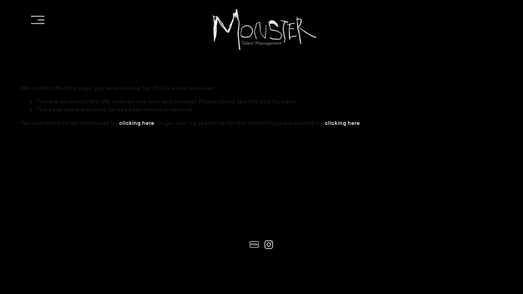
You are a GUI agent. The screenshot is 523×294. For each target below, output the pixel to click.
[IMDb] (254, 244)
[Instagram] (268, 244)
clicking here (136, 122)
